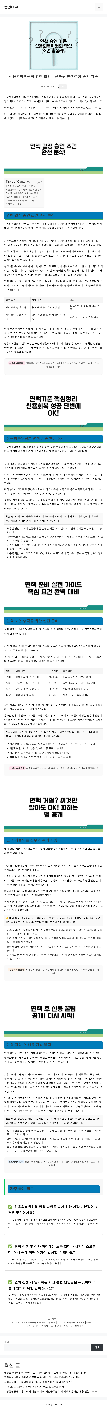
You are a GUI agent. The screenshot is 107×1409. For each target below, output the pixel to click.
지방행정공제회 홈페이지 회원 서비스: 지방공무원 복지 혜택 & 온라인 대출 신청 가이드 (50, 1391)
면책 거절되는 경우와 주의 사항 (22, 196)
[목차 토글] (38, 181)
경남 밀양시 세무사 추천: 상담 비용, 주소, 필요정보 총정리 (35, 1386)
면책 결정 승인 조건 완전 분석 (21, 186)
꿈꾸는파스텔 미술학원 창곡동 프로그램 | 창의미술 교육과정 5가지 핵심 (42, 1377)
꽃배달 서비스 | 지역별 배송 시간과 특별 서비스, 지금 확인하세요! (39, 1382)
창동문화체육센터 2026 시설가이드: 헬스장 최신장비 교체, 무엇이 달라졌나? (45, 1372)
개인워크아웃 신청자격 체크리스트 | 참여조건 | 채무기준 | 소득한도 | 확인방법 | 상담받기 (55, 1322)
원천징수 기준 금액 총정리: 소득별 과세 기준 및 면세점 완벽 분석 (55, 1326)
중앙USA (11, 7)
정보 (54, 1319)
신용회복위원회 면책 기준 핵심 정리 (25, 189)
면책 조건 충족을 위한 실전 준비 (23, 193)
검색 (6, 1341)
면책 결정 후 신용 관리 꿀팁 (21, 200)
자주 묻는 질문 (15, 204)
